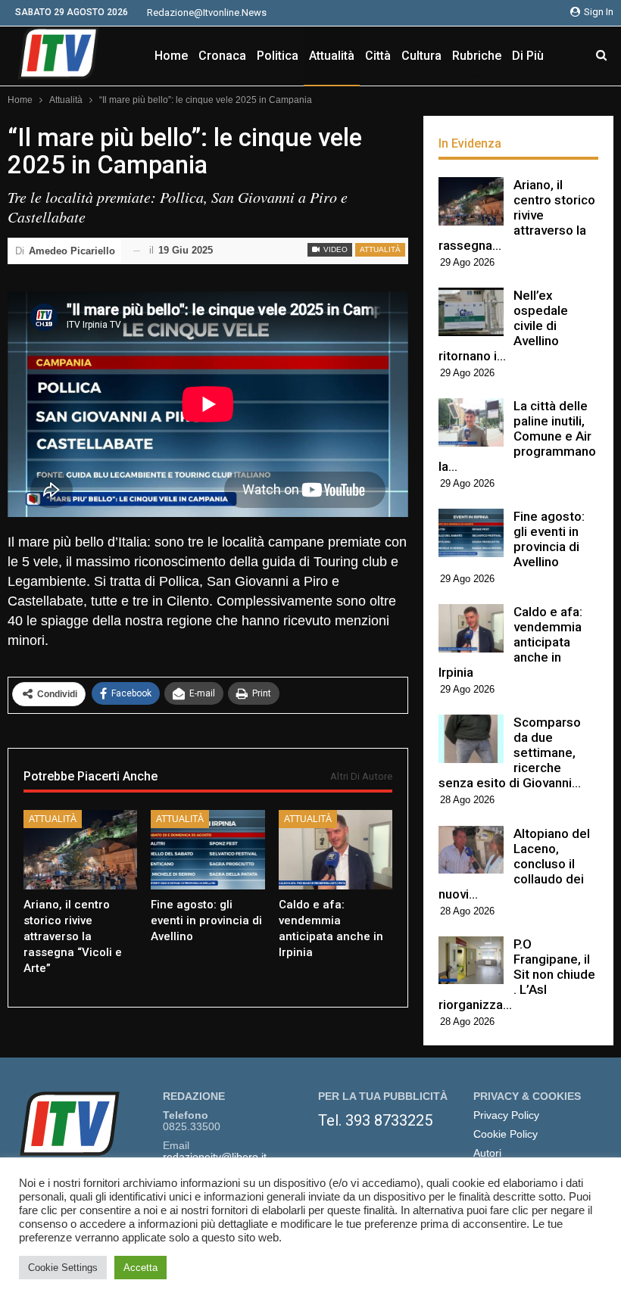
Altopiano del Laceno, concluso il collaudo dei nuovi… (514, 864)
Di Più (528, 55)
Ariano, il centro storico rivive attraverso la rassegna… (516, 215)
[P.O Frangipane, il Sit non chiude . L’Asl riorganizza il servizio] (471, 960)
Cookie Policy (505, 1134)
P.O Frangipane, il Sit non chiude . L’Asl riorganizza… (516, 974)
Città (378, 55)
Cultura (421, 55)
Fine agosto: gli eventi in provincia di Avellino (549, 539)
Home (171, 55)
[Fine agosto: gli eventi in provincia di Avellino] (207, 849)
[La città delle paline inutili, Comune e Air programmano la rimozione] (471, 422)
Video (334, 249)
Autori (487, 1153)
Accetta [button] (140, 1267)
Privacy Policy (506, 1115)
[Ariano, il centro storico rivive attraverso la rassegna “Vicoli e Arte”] (80, 849)
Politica (277, 55)
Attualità (331, 55)
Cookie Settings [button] (63, 1267)
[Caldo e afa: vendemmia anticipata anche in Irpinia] (335, 849)
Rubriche (476, 55)
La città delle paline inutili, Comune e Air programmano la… (517, 436)
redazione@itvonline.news (207, 12)
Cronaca (222, 55)
